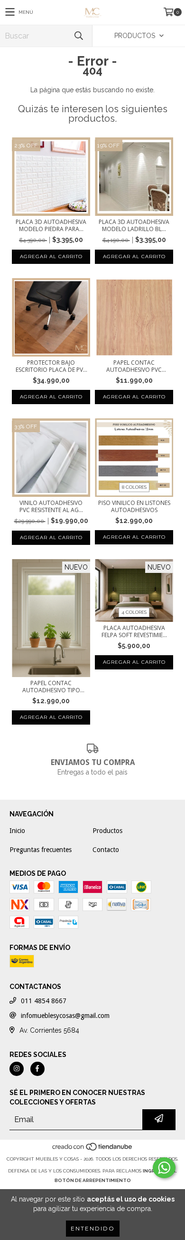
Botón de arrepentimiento (93, 1180)
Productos (107, 830)
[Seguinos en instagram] (16, 1069)
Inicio (17, 830)
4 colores (134, 612)
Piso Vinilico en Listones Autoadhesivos (134, 506)
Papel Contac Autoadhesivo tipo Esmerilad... (51, 686)
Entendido (93, 1228)
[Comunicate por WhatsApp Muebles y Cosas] (164, 1167)
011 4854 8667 (43, 1001)
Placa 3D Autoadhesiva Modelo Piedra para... (51, 225)
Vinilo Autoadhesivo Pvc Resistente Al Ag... (51, 506)
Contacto (105, 849)
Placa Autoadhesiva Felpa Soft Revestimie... (134, 631)
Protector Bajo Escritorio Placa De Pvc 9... (51, 366)
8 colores (134, 487)
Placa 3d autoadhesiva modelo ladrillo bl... (134, 225)
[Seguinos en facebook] (37, 1069)
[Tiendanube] (92, 1149)
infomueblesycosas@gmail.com (65, 1015)
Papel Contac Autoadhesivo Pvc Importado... (134, 366)
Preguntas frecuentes (40, 849)
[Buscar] (78, 36)
